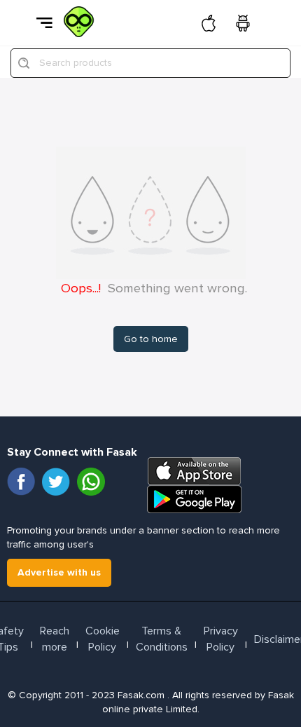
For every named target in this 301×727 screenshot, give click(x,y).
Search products (75, 63)
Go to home (151, 339)
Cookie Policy (102, 639)
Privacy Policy (221, 639)
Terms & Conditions (162, 639)
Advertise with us (59, 572)
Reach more (54, 639)
